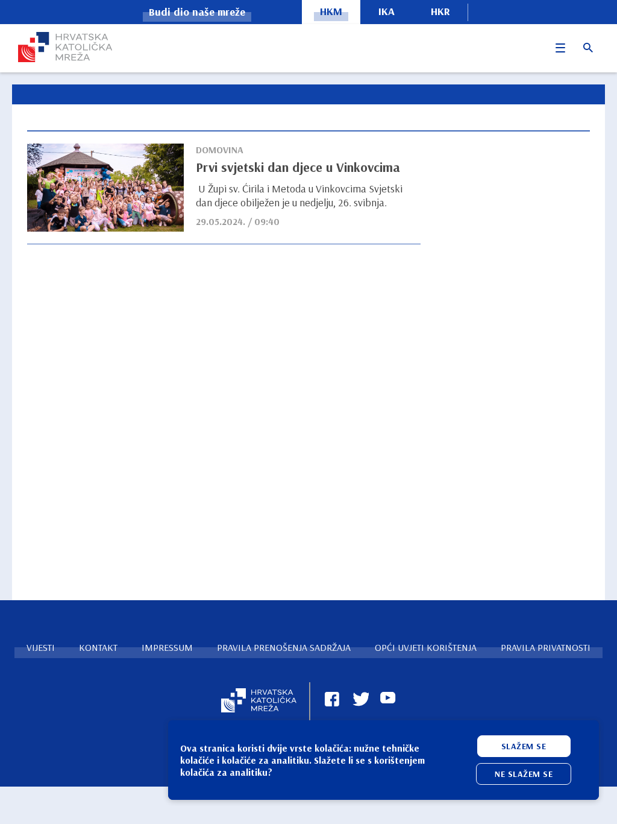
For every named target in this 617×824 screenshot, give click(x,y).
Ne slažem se (524, 774)
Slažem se (524, 746)
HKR (440, 11)
